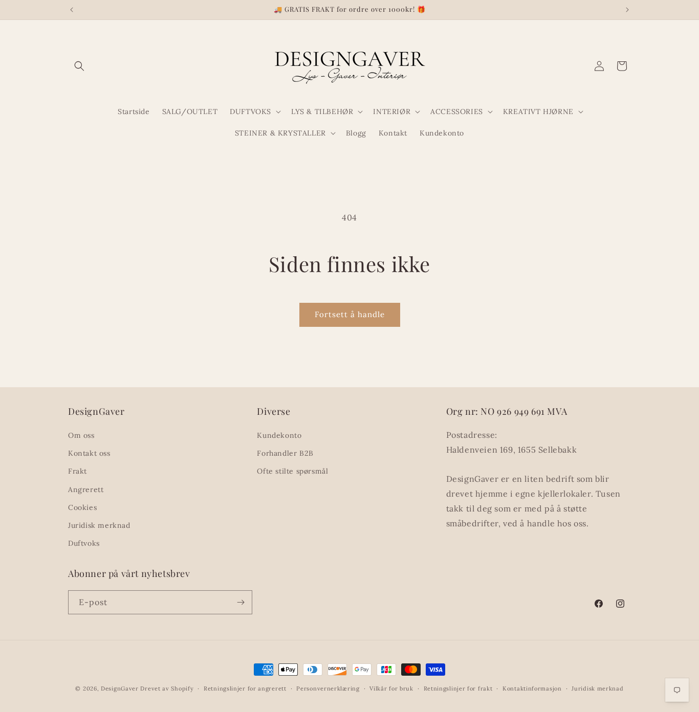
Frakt (77, 471)
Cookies (82, 507)
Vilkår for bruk (391, 688)
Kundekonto (279, 435)
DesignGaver (120, 688)
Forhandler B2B (285, 453)
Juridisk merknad (99, 525)
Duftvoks (84, 543)
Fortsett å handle (350, 314)
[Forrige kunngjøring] (71, 9)
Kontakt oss (89, 453)
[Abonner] (240, 602)
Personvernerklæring (327, 688)
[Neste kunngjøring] (627, 9)
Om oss (81, 435)
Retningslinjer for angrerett (245, 688)
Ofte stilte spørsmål (292, 471)
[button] (79, 66)
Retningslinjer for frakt (458, 688)
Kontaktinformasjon (532, 688)
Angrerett (85, 489)
